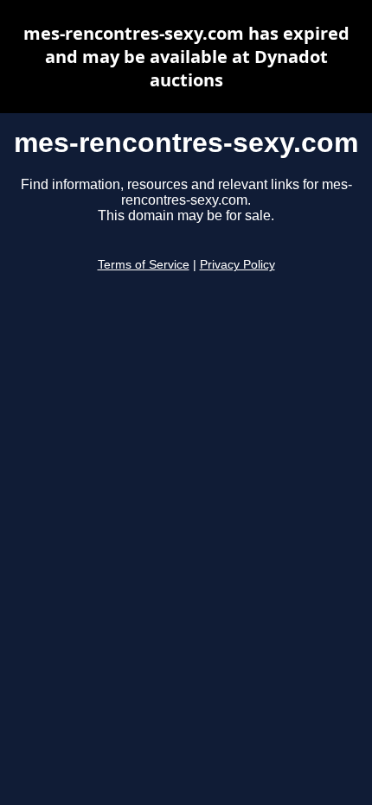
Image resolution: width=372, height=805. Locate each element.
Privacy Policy (237, 264)
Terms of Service (143, 264)
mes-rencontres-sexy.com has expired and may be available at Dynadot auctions (186, 57)
